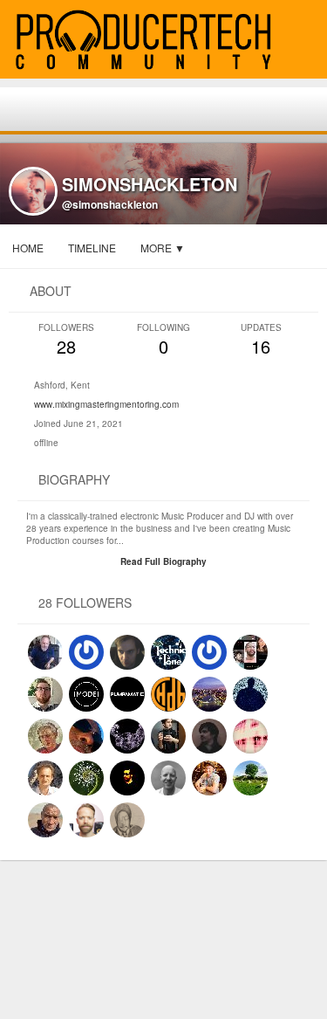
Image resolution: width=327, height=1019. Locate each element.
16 (261, 340)
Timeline (92, 247)
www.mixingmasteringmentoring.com (106, 404)
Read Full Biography (163, 561)
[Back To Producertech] (306, 41)
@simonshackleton (110, 204)
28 (66, 340)
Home (28, 247)
